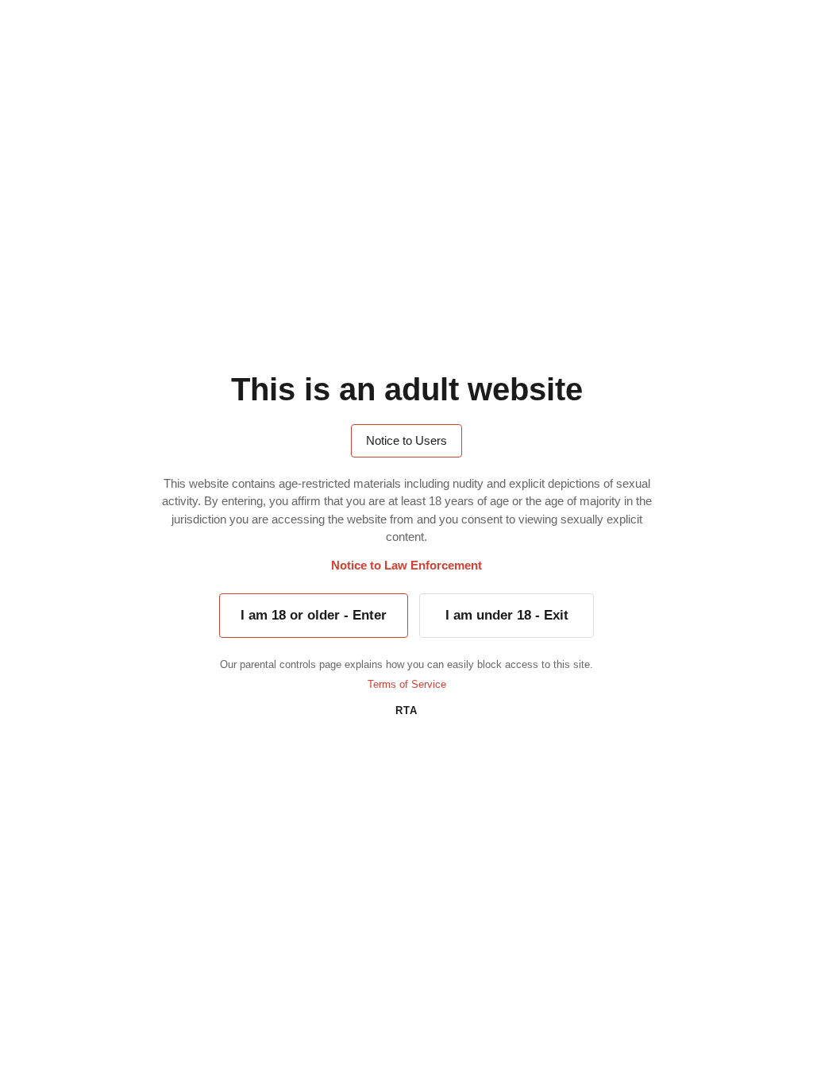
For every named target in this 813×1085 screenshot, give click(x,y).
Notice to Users (406, 440)
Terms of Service (407, 684)
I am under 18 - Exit (506, 615)
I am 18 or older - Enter (314, 615)
